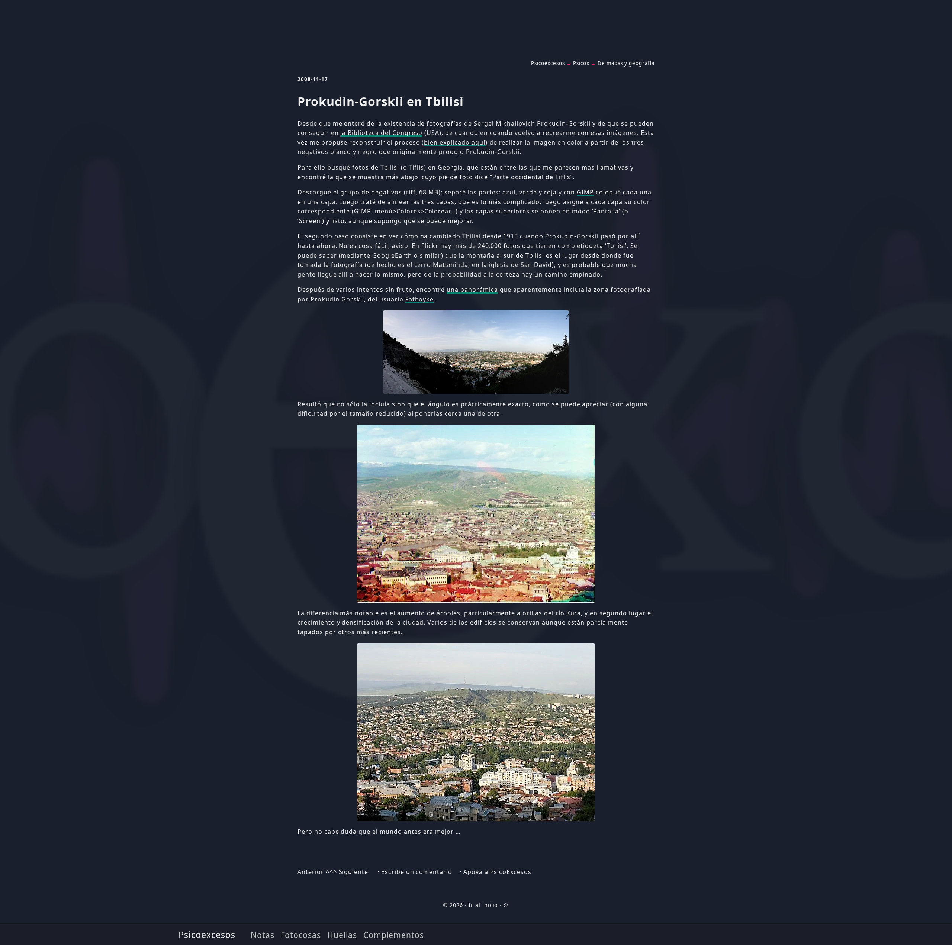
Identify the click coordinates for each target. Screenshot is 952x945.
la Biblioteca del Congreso (381, 133)
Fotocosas (301, 934)
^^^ (331, 872)
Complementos (393, 934)
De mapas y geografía (626, 63)
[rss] (506, 905)
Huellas (342, 934)
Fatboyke (419, 299)
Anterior (311, 872)
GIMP (585, 192)
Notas (262, 934)
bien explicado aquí (454, 142)
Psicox (581, 63)
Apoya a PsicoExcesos (497, 872)
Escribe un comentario (416, 872)
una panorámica (472, 290)
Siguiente (354, 872)
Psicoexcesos (206, 935)
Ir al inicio (483, 905)
